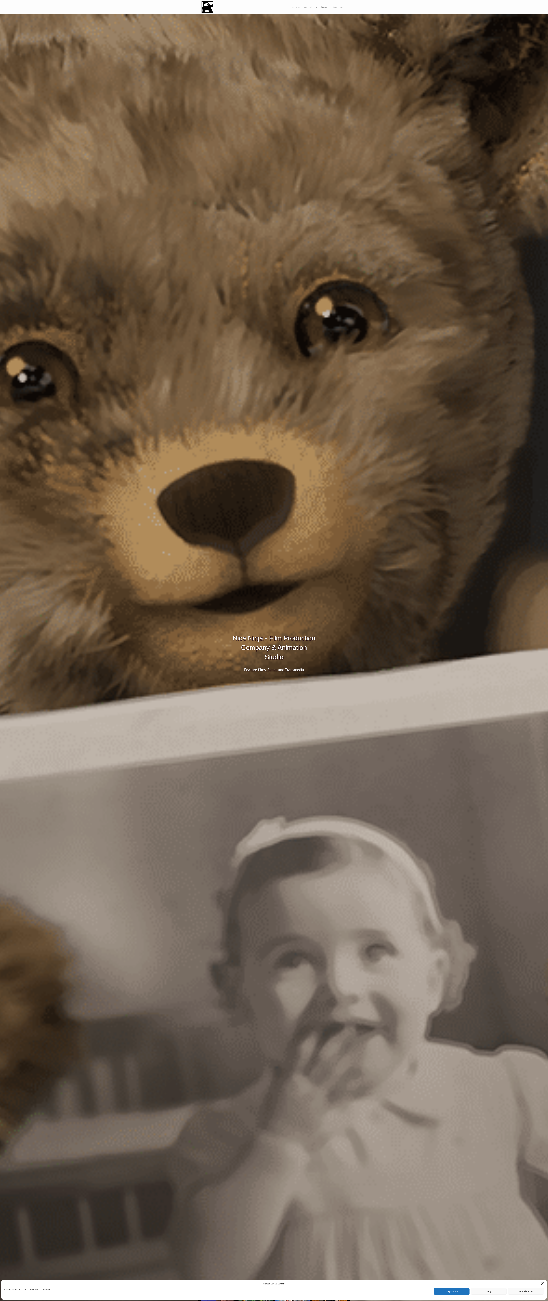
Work (296, 7)
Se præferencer (526, 1291)
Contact (339, 7)
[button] (542, 1283)
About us (310, 7)
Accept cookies (452, 1291)
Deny (488, 1291)
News (325, 7)
